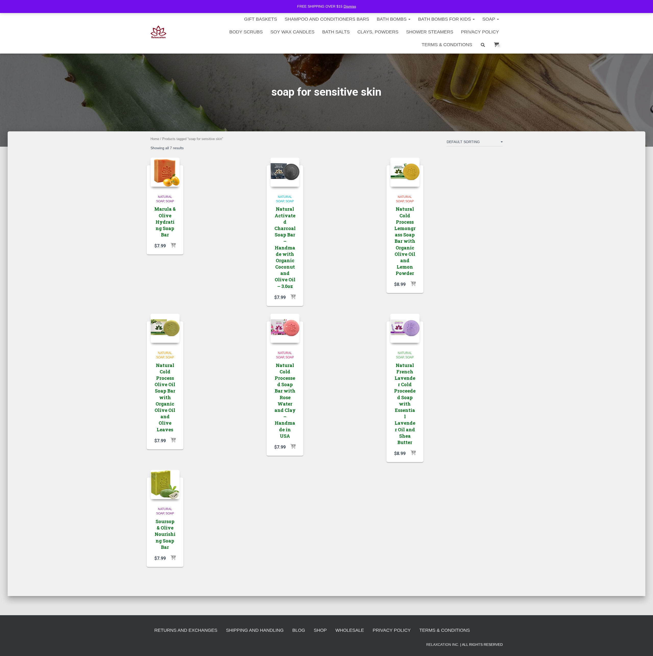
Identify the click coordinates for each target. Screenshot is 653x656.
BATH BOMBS (392, 19)
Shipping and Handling (255, 630)
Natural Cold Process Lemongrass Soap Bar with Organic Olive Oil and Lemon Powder (405, 241)
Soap (489, 19)
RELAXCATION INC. (442, 644)
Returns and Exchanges (185, 630)
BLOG (298, 630)
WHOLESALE (349, 630)
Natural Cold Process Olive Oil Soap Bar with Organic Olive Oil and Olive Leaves (165, 397)
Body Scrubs (246, 31)
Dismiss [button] (350, 6)
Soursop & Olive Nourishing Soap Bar (165, 534)
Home (154, 139)
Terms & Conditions (447, 44)
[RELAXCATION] (158, 32)
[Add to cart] (173, 245)
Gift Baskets (260, 19)
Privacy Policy (480, 31)
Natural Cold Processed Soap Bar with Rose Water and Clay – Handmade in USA (285, 400)
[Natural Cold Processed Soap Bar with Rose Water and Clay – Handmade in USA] (285, 328)
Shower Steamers (429, 31)
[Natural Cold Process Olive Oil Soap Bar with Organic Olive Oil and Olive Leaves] (165, 328)
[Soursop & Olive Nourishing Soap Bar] (165, 484)
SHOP (320, 630)
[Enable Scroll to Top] (642, 645)
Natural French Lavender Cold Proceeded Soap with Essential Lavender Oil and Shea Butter (405, 403)
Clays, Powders (377, 31)
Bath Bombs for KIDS (445, 19)
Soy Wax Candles (292, 31)
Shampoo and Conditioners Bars (327, 19)
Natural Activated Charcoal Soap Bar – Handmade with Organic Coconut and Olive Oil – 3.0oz (285, 247)
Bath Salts (336, 31)
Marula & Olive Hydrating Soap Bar (165, 222)
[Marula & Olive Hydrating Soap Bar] (165, 172)
